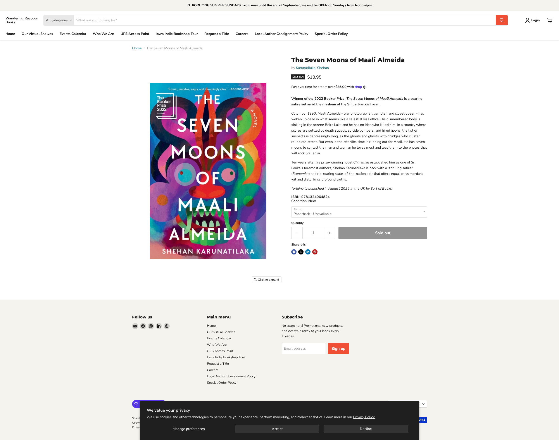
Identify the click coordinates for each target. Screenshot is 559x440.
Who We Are (103, 33)
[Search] (502, 20)
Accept (277, 428)
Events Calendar (73, 33)
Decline (366, 428)
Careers (242, 33)
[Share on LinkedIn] (308, 251)
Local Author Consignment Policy (281, 33)
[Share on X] (301, 251)
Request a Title (216, 33)
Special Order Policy (331, 33)
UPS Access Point (135, 33)
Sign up (338, 348)
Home (10, 33)
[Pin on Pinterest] (314, 251)
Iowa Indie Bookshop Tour (177, 33)
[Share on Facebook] (294, 251)
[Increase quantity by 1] (329, 233)
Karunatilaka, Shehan (312, 67)
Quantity (297, 223)
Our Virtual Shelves (37, 33)
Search (136, 418)
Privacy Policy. (364, 417)
